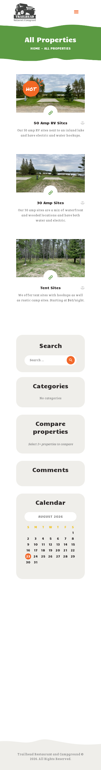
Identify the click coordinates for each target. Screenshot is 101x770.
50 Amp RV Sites (50, 122)
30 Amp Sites (50, 202)
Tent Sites (50, 287)
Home (35, 48)
